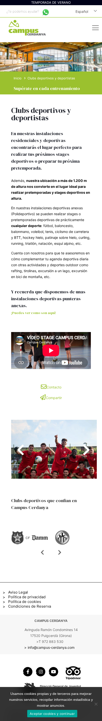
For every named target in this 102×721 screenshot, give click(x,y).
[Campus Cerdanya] (25, 28)
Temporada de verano (51, 2)
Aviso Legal (18, 592)
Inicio (18, 78)
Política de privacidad (27, 597)
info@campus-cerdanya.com (51, 647)
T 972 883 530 (51, 641)
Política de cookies (24, 601)
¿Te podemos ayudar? (22, 11)
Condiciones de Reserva (29, 606)
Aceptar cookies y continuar (52, 714)
